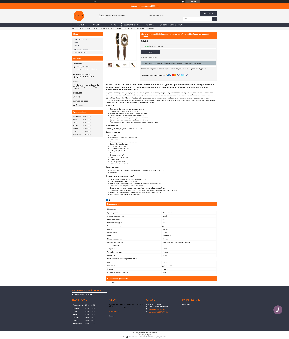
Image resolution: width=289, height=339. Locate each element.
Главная (80, 25)
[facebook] (107, 200)
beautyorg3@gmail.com (83, 74)
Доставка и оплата (132, 25)
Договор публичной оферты (172, 25)
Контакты (150, 25)
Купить (150, 52)
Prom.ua (154, 333)
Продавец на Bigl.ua (144, 335)
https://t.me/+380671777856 (85, 77)
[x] (109, 200)
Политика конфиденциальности (156, 337)
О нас (113, 25)
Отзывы (77, 46)
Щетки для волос (84, 28)
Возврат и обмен (81, 52)
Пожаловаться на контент (136, 337)
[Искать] (214, 19)
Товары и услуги (81, 39)
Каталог (96, 25)
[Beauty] (79, 22)
